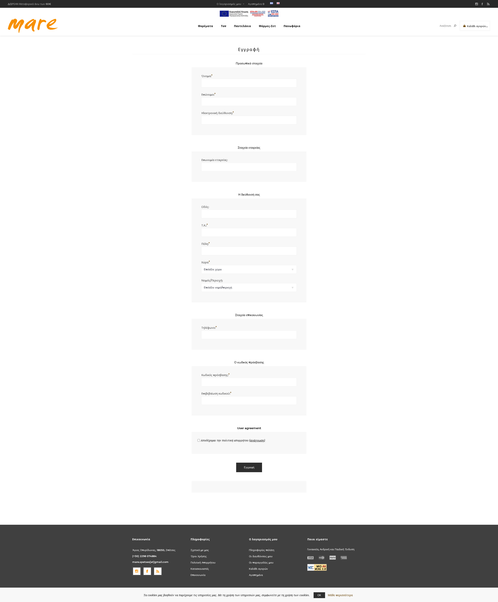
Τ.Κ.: (204, 225)
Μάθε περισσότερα (340, 595)
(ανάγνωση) (257, 440)
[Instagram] (477, 4)
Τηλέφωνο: (208, 328)
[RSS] (488, 4)
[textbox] (442, 25)
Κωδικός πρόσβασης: (214, 375)
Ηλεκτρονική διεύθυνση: (217, 113)
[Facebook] (482, 4)
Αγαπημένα (256, 575)
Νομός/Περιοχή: (212, 280)
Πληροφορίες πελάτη (261, 550)
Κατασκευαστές (200, 568)
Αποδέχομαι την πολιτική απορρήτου (224, 440)
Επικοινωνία (198, 575)
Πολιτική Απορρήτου (203, 562)
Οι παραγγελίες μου (261, 562)
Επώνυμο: (207, 94)
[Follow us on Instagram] (136, 571)
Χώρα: (205, 262)
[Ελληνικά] (271, 3)
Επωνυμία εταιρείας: (214, 160)
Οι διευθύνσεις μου (261, 556)
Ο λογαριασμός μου (229, 3)
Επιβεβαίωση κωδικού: (215, 393)
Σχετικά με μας (200, 550)
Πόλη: (205, 244)
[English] (278, 3)
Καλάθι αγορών (258, 568)
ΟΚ (319, 595)
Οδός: (205, 207)
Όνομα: (206, 76)
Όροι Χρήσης (199, 556)
